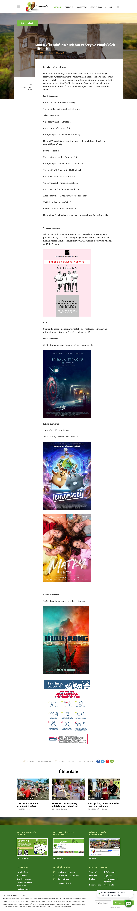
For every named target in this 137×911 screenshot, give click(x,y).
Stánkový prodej (23, 889)
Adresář (108, 7)
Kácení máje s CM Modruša (68, 875)
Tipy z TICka (27, 87)
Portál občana (22, 872)
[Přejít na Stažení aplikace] (32, 847)
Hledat (118, 7)
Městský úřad (96, 7)
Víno (99, 809)
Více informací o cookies (15, 901)
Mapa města (109, 885)
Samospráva (82, 7)
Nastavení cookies (114, 908)
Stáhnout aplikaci (23, 858)
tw (102, 761)
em (112, 761)
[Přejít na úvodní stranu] (37, 7)
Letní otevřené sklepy (66, 872)
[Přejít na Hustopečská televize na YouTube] (68, 847)
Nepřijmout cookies (102, 903)
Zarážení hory (63, 879)
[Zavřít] (133, 894)
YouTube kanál (58, 858)
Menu (18, 6)
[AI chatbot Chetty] (128, 903)
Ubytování (108, 875)
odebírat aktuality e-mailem (39, 761)
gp (107, 761)
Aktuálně (58, 7)
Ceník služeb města (24, 882)
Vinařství (93, 872)
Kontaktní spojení (24, 879)
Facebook (92, 858)
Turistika (69, 7)
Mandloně (93, 875)
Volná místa (21, 886)
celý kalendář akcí (64, 883)
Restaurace (93, 879)
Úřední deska (22, 875)
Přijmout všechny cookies (123, 903)
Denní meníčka (95, 885)
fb (98, 761)
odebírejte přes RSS (66, 761)
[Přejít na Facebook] (104, 847)
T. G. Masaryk (109, 872)
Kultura (29, 89)
